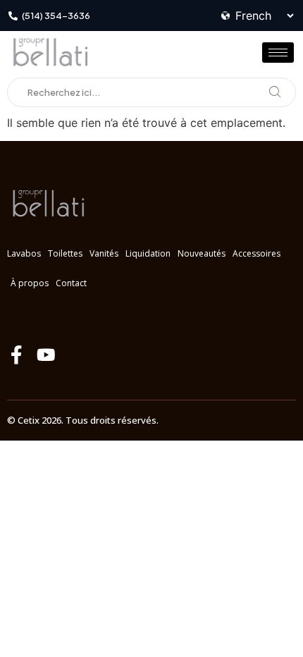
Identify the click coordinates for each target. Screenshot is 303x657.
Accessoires (256, 253)
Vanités (103, 253)
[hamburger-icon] (278, 52)
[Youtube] (46, 354)
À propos (30, 283)
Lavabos (24, 253)
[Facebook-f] (16, 354)
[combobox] (151, 92)
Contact (71, 283)
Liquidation (148, 253)
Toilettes (65, 253)
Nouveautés (201, 253)
